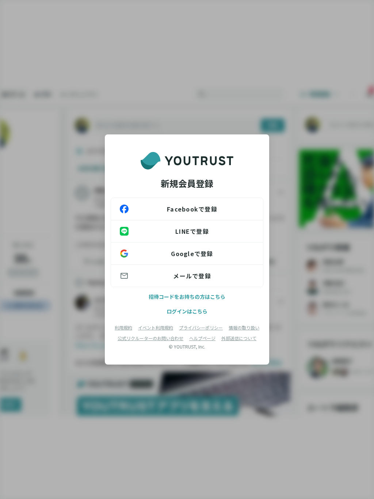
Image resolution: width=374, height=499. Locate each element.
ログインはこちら (187, 311)
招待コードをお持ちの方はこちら (187, 296)
